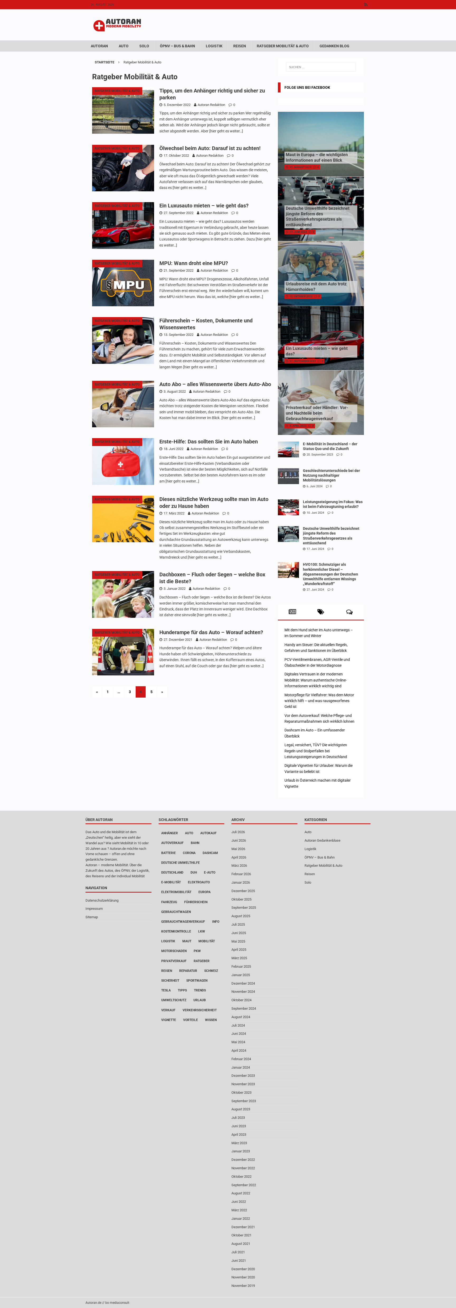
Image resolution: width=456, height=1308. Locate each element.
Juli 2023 (238, 1118)
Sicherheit (170, 980)
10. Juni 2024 (315, 512)
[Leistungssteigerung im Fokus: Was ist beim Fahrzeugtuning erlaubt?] (288, 507)
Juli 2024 (238, 1025)
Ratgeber (202, 961)
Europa (204, 892)
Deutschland (172, 872)
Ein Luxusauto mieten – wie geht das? (204, 205)
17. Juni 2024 (298, 231)
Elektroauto (199, 882)
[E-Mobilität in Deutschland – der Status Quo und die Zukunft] (288, 449)
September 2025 (243, 908)
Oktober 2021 (241, 1235)
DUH (194, 872)
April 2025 (238, 950)
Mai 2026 (238, 849)
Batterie (168, 853)
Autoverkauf (172, 843)
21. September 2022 (178, 270)
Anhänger (169, 833)
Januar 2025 (240, 975)
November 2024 (243, 992)
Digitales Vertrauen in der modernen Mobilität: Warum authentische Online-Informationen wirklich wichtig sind (315, 680)
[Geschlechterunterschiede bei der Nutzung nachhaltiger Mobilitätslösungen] (288, 476)
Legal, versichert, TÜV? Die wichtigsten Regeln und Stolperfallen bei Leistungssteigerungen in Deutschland (315, 751)
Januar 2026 (240, 882)
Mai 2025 (238, 941)
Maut (186, 941)
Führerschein (195, 902)
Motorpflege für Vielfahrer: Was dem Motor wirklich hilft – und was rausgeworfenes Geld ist (319, 701)
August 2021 (240, 1244)
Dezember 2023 (243, 1076)
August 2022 (240, 1193)
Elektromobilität (176, 892)
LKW (201, 931)
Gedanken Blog (334, 46)
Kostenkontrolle (176, 931)
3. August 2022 (175, 391)
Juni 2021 (238, 1261)
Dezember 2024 (243, 983)
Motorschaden (174, 951)
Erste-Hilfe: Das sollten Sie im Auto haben (208, 441)
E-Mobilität (171, 882)
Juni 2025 (238, 933)
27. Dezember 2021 (178, 640)
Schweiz (211, 971)
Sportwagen (196, 980)
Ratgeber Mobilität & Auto (283, 46)
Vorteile (190, 1020)
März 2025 (239, 958)
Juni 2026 (238, 840)
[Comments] (349, 612)
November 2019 (243, 1286)
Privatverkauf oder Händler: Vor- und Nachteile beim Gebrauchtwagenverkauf (317, 413)
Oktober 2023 (241, 1092)
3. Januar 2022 (175, 589)
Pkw (197, 951)
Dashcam (210, 853)
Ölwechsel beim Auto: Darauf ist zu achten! (209, 148)
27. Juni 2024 (315, 589)
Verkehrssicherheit (200, 1010)
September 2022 (243, 1185)
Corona (189, 853)
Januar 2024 (240, 1067)
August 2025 (240, 916)
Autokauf (208, 833)
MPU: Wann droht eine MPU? (193, 263)
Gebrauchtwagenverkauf (183, 922)
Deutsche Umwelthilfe (180, 863)
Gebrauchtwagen (176, 912)
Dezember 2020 (243, 1269)
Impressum (94, 909)
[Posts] (292, 612)
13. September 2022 (178, 335)
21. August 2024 (300, 167)
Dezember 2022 (243, 1160)
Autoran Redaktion (211, 105)
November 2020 (243, 1277)
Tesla (166, 990)
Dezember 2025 (243, 891)
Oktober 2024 (241, 1000)
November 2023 (243, 1084)
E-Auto (209, 872)
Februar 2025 (241, 966)
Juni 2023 (238, 1126)
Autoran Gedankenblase (322, 840)
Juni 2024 (238, 1034)
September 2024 (243, 1008)
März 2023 (239, 1143)
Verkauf (168, 1010)
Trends (200, 990)
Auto (124, 46)
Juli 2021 (238, 1252)
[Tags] (320, 612)
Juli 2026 (238, 832)
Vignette (168, 1020)
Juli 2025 (238, 924)
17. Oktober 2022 (176, 155)
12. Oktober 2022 (300, 296)
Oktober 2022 (241, 1177)
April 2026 (238, 857)
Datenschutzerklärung (102, 900)
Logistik (214, 46)
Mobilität (206, 941)
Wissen (211, 1020)
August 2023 (240, 1109)
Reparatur (188, 971)
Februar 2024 (241, 1059)
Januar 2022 (240, 1219)
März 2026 (239, 866)
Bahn (195, 843)
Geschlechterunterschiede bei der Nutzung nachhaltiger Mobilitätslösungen (331, 475)
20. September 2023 (320, 454)
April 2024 (238, 1050)
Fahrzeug (169, 902)
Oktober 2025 (241, 899)
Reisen (239, 46)
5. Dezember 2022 (177, 105)
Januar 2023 (240, 1151)
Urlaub (199, 1000)
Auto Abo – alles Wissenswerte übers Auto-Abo (215, 384)
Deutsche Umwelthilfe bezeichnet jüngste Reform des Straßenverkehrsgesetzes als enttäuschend (317, 216)
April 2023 (238, 1135)
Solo (144, 46)
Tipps (182, 990)
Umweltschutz (173, 1000)
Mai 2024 (238, 1042)
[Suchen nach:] (321, 67)
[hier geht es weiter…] (226, 131)
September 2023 (243, 1101)
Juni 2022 (238, 1202)
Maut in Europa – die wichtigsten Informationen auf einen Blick (317, 157)
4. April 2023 (297, 425)
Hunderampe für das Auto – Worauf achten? (211, 632)
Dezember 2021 (243, 1227)
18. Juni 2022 (173, 449)
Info (215, 922)
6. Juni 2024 (314, 486)
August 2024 (240, 1017)
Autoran (99, 46)
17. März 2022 (174, 513)
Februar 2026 (241, 874)
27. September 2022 (178, 213)
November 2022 (243, 1168)
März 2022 (239, 1210)
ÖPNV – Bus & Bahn (177, 46)
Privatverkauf (174, 961)
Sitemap (92, 917)
